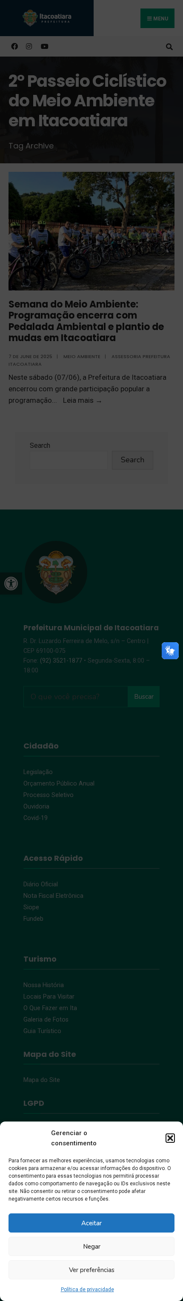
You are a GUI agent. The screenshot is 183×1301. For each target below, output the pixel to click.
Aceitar (91, 1223)
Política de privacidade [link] (87, 1289)
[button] (170, 1138)
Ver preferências (91, 1270)
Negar (91, 1246)
